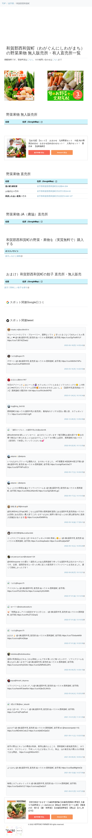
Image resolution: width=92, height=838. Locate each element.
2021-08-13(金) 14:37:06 (73, 772)
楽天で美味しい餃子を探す (15, 287)
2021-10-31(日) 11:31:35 (73, 717)
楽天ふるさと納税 (13, 256)
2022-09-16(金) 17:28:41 (73, 522)
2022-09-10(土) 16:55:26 (73, 546)
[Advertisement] (46, 25)
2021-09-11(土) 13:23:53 (73, 735)
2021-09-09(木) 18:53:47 (73, 757)
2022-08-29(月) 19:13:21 (73, 572)
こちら (30, 59)
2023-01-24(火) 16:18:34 (73, 395)
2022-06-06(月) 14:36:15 (73, 669)
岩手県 (11, 3)
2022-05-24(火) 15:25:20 (73, 693)
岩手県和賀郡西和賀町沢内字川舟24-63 (54, 191)
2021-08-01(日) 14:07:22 (73, 791)
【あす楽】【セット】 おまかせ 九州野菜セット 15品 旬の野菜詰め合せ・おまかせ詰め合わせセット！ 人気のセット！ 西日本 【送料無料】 (56, 143)
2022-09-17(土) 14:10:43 (73, 495)
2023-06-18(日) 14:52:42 (73, 345)
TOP (4, 3)
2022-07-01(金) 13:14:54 (73, 596)
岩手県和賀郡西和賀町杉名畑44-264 (52, 186)
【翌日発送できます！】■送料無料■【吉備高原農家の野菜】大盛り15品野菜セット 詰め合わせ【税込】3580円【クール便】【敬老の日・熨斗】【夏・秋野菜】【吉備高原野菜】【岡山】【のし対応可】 (56, 806)
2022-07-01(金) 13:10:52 (73, 619)
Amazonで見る (62, 152)
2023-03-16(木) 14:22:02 (73, 369)
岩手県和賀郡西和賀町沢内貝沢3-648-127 (55, 196)
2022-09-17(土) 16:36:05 (73, 472)
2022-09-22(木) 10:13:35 (73, 445)
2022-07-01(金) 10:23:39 (73, 643)
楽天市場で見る (39, 152)
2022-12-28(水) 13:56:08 (73, 419)
